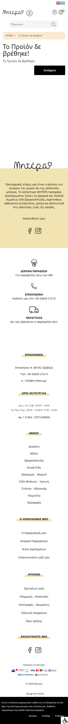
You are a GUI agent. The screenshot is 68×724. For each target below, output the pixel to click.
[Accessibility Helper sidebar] (64, 720)
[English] (58, 3)
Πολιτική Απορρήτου (34, 613)
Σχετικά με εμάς (34, 588)
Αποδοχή (46, 716)
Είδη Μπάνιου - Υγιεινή (34, 481)
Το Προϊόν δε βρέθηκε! (30, 35)
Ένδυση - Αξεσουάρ (34, 488)
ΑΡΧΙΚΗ (9, 35)
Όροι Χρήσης (34, 621)
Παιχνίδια (34, 495)
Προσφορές (34, 502)
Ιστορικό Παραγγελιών (34, 541)
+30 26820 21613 (45, 298)
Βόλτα (34, 453)
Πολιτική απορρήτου (34, 710)
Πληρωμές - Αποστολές (34, 596)
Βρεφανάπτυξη (34, 460)
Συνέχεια (50, 70)
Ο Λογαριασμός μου (34, 533)
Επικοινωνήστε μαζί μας (34, 557)
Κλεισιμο (33, 716)
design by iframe (35, 693)
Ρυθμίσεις (59, 716)
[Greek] (63, 3)
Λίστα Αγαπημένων (34, 549)
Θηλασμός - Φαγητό (34, 474)
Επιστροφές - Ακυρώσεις (34, 604)
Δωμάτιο (34, 446)
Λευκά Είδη (34, 467)
